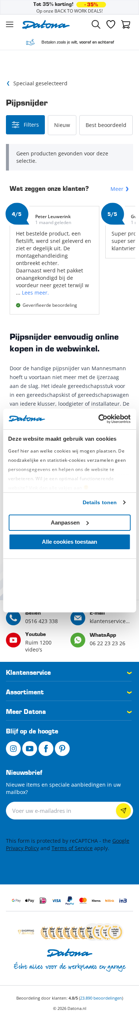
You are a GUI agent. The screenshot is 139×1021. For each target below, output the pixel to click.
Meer (116, 188)
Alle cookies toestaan (69, 542)
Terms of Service (72, 848)
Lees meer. (35, 292)
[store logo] (46, 25)
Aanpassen (65, 522)
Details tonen (100, 502)
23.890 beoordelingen (101, 998)
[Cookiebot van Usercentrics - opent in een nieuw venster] (98, 419)
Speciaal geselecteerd (40, 83)
